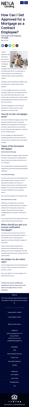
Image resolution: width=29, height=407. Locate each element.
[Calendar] (20, 401)
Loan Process (14, 378)
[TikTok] (15, 401)
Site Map (14, 365)
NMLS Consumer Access (14, 324)
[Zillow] (18, 401)
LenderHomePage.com (19, 404)
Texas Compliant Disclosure (14, 353)
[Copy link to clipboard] (16, 45)
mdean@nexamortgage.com (14, 340)
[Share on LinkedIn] (9, 45)
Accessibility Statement (14, 361)
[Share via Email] (13, 45)
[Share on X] (6, 45)
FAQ (14, 386)
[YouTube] (13, 401)
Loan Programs (15, 374)
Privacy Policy (14, 357)
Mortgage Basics (14, 382)
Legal (14, 350)
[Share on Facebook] (2, 45)
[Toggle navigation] (26, 2)
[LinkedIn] (11, 401)
